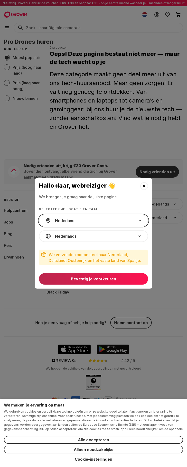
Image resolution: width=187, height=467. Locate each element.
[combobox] (93, 220)
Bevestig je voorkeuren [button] (93, 279)
